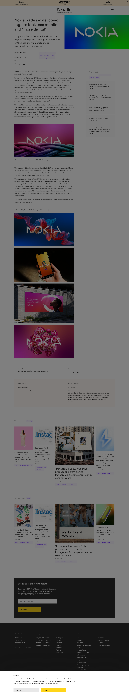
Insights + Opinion (42, 638)
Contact (80, 642)
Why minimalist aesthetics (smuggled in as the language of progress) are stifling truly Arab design (99, 130)
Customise (18, 690)
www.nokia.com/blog (25, 391)
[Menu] (112, 10)
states (35, 87)
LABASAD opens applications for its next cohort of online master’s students (100, 97)
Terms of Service (83, 652)
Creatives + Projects (43, 640)
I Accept (45, 690)
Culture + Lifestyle (43, 645)
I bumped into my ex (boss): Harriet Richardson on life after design (99, 86)
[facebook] (15, 64)
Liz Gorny (22, 52)
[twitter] (19, 64)
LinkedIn (59, 642)
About (79, 638)
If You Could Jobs (103, 645)
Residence (101, 638)
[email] (24, 64)
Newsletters (81, 662)
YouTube (59, 645)
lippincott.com (23, 387)
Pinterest (59, 652)
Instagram (60, 638)
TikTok (58, 640)
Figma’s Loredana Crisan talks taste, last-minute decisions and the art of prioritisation (99, 108)
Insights (79, 660)
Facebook (59, 647)
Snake (28, 78)
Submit (79, 640)
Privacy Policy (82, 650)
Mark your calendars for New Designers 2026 (98, 119)
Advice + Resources (43, 642)
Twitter (59, 650)
